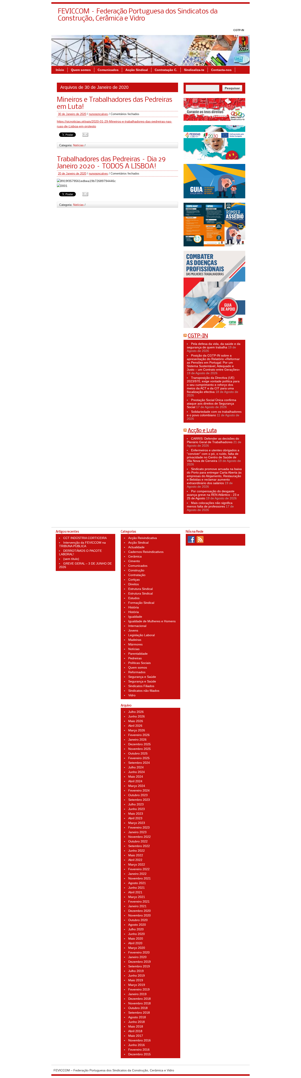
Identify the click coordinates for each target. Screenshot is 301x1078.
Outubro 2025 (138, 753)
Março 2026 (136, 730)
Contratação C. (166, 70)
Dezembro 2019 (139, 961)
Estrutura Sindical (140, 589)
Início (60, 70)
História (133, 607)
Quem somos (81, 70)
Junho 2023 (136, 809)
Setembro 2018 (139, 1012)
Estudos (133, 598)
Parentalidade (138, 653)
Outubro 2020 (138, 920)
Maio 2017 (135, 1035)
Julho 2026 (136, 712)
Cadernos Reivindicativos (146, 552)
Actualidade (136, 547)
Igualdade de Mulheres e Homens (152, 621)
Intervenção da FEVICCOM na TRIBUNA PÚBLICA (82, 544)
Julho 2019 (136, 971)
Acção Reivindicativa (142, 538)
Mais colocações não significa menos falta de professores (209, 504)
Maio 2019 (135, 980)
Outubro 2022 (138, 841)
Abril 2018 (135, 1031)
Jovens (133, 630)
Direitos (133, 584)
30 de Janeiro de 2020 (72, 114)
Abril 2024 (135, 781)
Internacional (137, 626)
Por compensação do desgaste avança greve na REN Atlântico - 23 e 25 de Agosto (213, 494)
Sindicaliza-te (194, 70)
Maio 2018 (135, 1026)
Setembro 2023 (139, 799)
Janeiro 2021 (137, 906)
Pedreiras (135, 658)
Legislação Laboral (141, 635)
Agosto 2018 (137, 1017)
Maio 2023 (135, 813)
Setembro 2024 (139, 762)
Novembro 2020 (139, 915)
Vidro (132, 695)
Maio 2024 (135, 776)
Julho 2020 (136, 929)
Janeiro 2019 (137, 994)
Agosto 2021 (137, 883)
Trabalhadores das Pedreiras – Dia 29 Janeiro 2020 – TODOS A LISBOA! (111, 163)
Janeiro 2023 (137, 832)
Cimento (134, 561)
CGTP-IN (238, 30)
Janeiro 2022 (137, 873)
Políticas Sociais (139, 663)
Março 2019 (136, 985)
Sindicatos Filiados (141, 686)
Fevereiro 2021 (139, 901)
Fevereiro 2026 (139, 735)
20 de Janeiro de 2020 (72, 173)
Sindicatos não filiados (143, 690)
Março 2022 (136, 864)
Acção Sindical (136, 70)
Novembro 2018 (139, 1003)
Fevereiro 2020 (139, 952)
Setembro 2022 (139, 846)
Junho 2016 (136, 1045)
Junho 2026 (136, 716)
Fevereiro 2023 (139, 827)
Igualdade (135, 616)
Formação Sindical (141, 602)
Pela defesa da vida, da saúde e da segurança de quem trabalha (213, 345)
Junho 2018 (136, 1022)
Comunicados (108, 70)
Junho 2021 (136, 887)
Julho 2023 (136, 804)
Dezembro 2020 (139, 911)
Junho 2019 (136, 975)
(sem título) (71, 559)
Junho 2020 (136, 934)
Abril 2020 (135, 943)
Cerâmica (135, 556)
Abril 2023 (135, 818)
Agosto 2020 (137, 924)
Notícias (78, 145)
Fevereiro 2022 (139, 869)
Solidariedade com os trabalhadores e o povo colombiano (214, 413)
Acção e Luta (202, 430)
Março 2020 (136, 948)
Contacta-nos (221, 70)
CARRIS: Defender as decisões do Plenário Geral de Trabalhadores (213, 440)
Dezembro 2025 (139, 744)
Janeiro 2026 (137, 739)
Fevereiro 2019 (139, 989)
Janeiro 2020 (137, 957)
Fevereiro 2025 (139, 758)
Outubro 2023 (138, 795)
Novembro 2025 (139, 749)
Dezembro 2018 (139, 998)
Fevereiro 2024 (139, 790)
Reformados (136, 672)
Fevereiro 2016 (139, 1049)
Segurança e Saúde (142, 676)
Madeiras (134, 639)
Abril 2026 (135, 725)
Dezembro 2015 (139, 1054)
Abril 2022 (135, 860)
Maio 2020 (135, 938)
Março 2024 (136, 786)
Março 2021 (136, 897)
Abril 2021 (135, 892)
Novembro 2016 (139, 1040)
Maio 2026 (135, 721)
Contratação (136, 575)
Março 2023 (136, 823)
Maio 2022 (135, 855)
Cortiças (134, 579)
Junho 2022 (136, 850)
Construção (136, 570)
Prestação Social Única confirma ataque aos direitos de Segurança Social (211, 403)
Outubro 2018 (138, 1008)
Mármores (135, 644)
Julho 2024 (136, 767)
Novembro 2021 (139, 878)
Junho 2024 (136, 772)
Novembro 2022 (139, 836)
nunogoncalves (98, 114)
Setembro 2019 (139, 966)
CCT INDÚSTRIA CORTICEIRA (85, 538)
